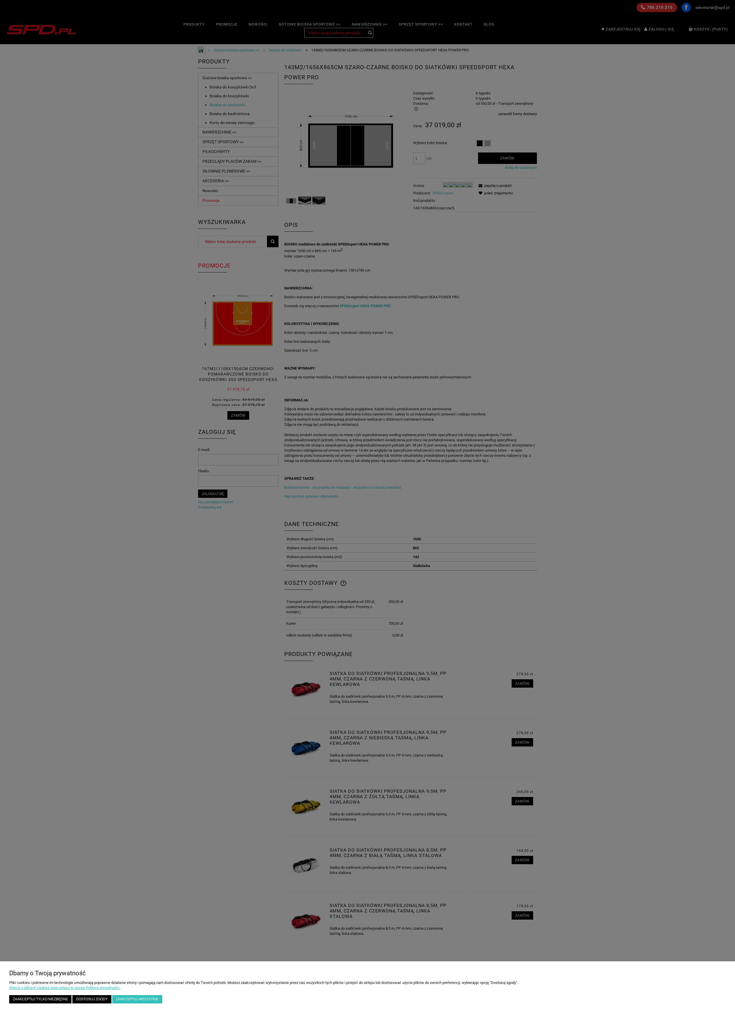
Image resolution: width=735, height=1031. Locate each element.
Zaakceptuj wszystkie (137, 999)
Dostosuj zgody (92, 999)
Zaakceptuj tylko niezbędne (40, 999)
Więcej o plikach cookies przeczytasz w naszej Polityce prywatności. (64, 988)
